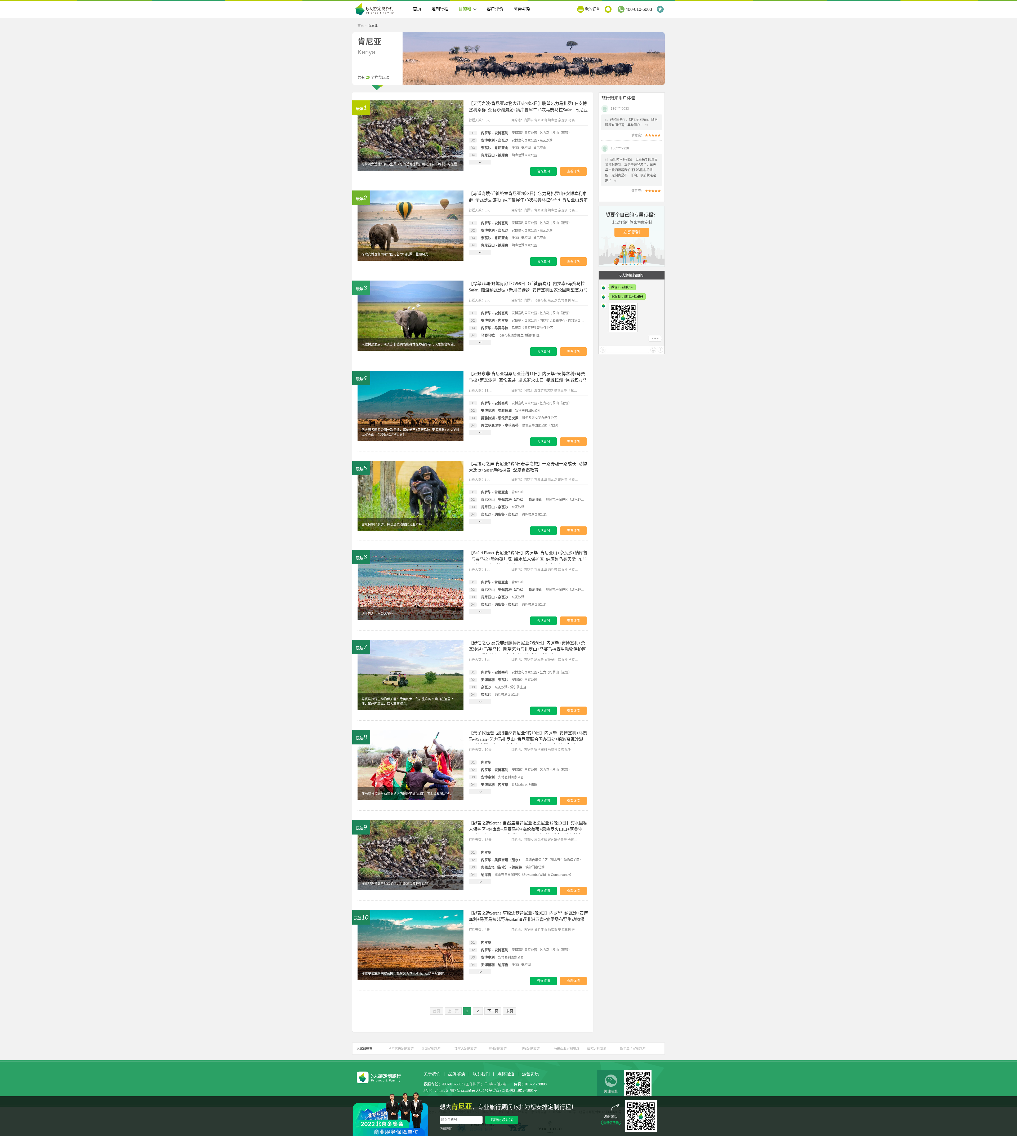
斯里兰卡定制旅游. (633, 1048)
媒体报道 (505, 1074)
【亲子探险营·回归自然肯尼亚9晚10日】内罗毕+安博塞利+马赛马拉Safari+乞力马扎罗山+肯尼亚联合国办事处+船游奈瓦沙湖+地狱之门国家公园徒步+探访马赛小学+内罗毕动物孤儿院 (528, 739)
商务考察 (522, 9)
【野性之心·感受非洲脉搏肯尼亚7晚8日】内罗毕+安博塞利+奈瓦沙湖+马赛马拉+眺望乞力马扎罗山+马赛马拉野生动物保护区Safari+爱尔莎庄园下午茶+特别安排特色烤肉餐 (527, 649)
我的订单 (592, 9)
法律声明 (446, 1129)
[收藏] (661, 9)
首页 (417, 9)
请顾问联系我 (501, 1120)
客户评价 (495, 9)
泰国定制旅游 (430, 1048)
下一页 (492, 1011)
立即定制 (631, 232)
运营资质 (530, 1074)
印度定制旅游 (530, 1048)
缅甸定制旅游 (596, 1048)
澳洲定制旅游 (497, 1048)
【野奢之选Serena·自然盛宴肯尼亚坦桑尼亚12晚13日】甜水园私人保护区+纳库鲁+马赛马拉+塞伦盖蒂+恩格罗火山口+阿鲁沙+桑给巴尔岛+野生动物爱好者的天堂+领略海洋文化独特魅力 (528, 829)
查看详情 (573, 171)
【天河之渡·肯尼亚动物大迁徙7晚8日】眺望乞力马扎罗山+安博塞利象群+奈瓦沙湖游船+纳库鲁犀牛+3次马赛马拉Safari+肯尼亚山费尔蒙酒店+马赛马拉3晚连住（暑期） (528, 109)
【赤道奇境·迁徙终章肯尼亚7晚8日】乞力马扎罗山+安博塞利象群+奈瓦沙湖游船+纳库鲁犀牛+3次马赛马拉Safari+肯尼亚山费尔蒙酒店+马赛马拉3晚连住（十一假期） (528, 199)
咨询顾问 (543, 171)
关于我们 (431, 1074)
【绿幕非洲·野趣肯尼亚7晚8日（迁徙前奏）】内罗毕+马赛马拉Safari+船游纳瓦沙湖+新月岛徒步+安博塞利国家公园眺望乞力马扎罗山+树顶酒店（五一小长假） (528, 290)
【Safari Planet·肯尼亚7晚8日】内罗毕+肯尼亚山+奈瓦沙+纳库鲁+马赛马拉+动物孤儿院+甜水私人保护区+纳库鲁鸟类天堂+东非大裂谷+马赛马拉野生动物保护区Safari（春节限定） (528, 559)
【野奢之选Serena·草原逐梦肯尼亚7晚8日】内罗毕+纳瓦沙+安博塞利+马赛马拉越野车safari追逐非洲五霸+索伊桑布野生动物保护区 (528, 919)
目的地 (464, 9)
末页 (509, 1011)
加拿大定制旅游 (465, 1048)
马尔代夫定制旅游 (401, 1048)
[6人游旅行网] (376, 9)
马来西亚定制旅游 (566, 1048)
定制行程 (439, 9)
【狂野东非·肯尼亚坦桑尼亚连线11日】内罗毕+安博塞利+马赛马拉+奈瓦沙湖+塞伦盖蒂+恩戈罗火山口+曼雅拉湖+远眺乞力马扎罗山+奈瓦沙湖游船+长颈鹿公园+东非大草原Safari (528, 380)
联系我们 (481, 1074)
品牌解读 (456, 1074)
